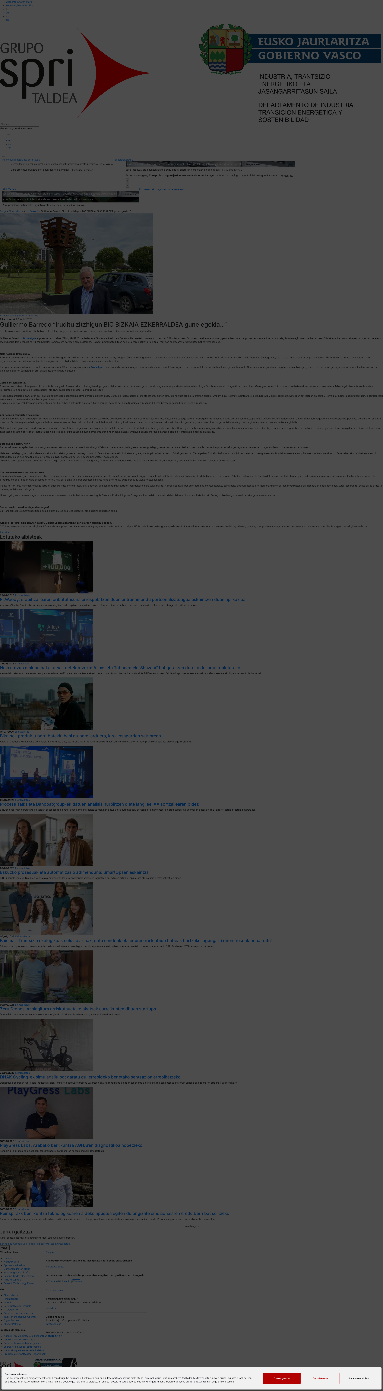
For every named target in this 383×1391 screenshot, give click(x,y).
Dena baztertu (321, 1378)
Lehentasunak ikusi (359, 1378)
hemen (57, 1381)
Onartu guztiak (282, 1378)
